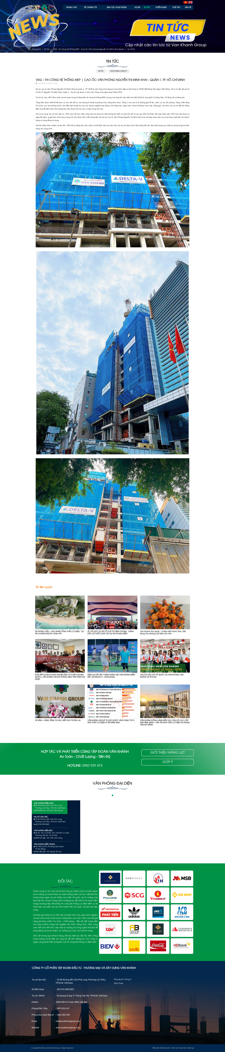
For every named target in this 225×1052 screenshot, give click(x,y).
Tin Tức (101, 71)
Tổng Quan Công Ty (123, 979)
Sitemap (191, 1048)
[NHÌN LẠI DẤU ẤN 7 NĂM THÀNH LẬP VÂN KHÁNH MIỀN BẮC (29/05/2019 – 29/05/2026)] (112, 656)
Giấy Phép (118, 983)
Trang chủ (71, 7)
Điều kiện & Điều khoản (161, 1048)
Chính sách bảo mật (178, 1048)
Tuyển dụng (161, 7)
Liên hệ (188, 7)
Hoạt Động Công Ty (118, 71)
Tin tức (147, 7)
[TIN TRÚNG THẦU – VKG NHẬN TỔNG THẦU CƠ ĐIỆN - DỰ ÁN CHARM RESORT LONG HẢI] (60, 612)
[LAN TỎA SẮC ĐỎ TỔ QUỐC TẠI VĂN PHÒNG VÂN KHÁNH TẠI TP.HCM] (165, 656)
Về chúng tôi (90, 7)
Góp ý (167, 762)
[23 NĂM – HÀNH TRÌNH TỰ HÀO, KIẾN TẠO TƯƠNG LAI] (60, 701)
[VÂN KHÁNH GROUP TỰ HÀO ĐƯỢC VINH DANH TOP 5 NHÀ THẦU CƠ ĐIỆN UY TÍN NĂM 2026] (112, 701)
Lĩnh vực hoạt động (117, 7)
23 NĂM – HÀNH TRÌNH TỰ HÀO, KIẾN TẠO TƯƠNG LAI (57, 720)
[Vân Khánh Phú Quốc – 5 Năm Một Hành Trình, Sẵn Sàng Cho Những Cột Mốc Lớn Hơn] (165, 612)
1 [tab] (112, 795)
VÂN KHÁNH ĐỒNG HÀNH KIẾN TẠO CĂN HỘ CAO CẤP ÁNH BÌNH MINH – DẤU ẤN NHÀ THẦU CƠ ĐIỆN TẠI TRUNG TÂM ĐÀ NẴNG (165, 723)
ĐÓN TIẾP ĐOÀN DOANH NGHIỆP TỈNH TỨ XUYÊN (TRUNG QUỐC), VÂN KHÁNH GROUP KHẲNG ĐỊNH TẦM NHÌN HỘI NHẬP (60, 677)
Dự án (137, 7)
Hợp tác (176, 7)
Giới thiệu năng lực (167, 752)
